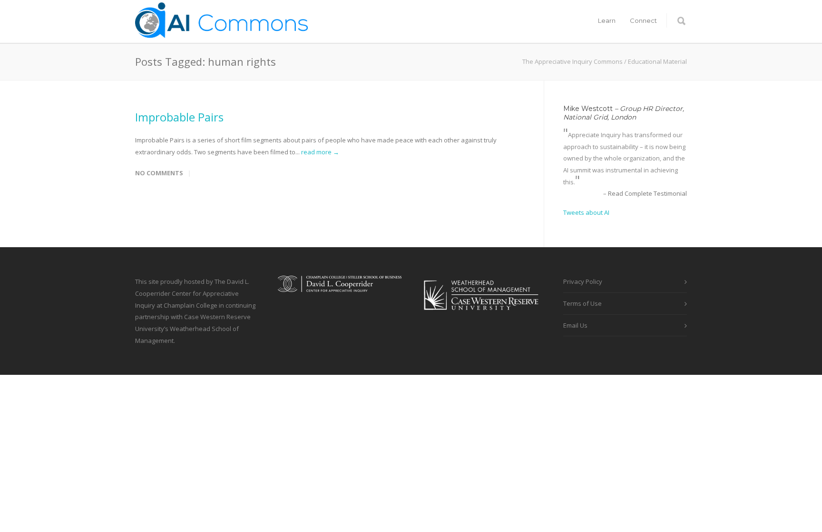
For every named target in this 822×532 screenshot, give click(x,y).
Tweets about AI (586, 212)
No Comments (159, 173)
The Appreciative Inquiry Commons (572, 61)
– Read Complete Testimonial (645, 193)
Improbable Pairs (179, 117)
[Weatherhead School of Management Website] (482, 316)
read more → (320, 152)
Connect (643, 20)
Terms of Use (582, 303)
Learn (607, 20)
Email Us (575, 325)
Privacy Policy (582, 281)
